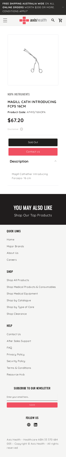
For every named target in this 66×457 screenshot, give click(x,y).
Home (10, 239)
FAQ (9, 347)
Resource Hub (16, 374)
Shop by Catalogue (19, 300)
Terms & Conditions (19, 367)
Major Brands (15, 246)
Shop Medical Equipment (22, 293)
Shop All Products (18, 280)
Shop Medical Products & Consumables (31, 287)
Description (19, 161)
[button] (5, 20)
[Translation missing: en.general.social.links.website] (28, 424)
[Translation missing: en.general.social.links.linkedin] (35, 424)
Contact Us (14, 334)
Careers (12, 259)
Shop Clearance (17, 313)
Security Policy (16, 361)
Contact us (33, 151)
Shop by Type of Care (20, 307)
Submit (32, 405)
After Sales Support (19, 341)
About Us (12, 253)
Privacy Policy (16, 354)
